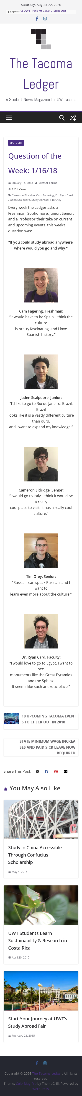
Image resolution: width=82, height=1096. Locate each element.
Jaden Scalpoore (20, 200)
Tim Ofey (55, 200)
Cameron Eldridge (23, 195)
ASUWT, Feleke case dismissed (43, 12)
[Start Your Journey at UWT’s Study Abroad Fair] (41, 973)
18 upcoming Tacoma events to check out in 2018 (49, 719)
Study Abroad (40, 200)
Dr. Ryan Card (64, 195)
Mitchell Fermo (47, 183)
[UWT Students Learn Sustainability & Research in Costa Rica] (41, 888)
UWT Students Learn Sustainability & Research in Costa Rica (37, 940)
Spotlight (16, 142)
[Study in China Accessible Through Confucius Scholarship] (41, 802)
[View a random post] (72, 117)
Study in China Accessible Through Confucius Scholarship (35, 854)
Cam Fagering (45, 195)
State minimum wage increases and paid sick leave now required (47, 747)
